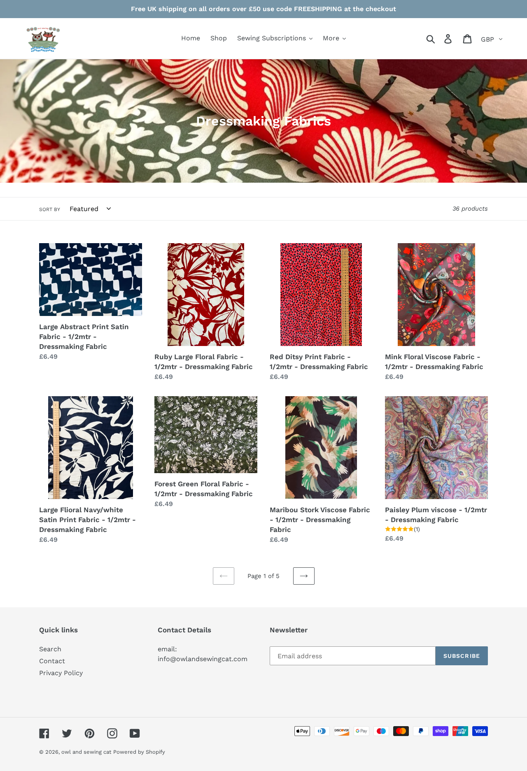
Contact (52, 661)
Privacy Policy (61, 673)
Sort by (49, 209)
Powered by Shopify (139, 752)
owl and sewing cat (86, 752)
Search (50, 649)
